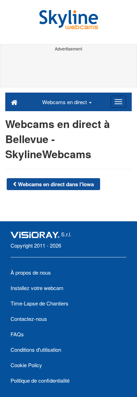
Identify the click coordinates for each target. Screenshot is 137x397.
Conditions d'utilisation (36, 349)
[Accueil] (14, 101)
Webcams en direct (65, 102)
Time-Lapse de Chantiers (39, 303)
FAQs (17, 334)
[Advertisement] (68, 69)
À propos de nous (31, 272)
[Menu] (118, 102)
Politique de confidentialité (40, 380)
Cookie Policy (26, 365)
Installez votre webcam (37, 287)
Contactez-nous (29, 318)
